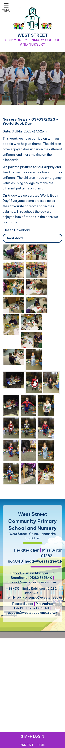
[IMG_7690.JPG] (11, 450)
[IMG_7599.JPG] (36, 252)
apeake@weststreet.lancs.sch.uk (32, 613)
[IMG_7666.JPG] (13, 287)
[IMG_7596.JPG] (36, 305)
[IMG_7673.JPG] (28, 405)
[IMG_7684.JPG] (11, 428)
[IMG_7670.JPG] (46, 450)
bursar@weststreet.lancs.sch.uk (32, 582)
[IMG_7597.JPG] (36, 287)
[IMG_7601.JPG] (13, 305)
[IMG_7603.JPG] (13, 270)
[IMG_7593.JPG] (11, 325)
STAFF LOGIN (32, 736)
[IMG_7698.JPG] (13, 380)
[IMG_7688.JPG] (51, 382)
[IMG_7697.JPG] (11, 405)
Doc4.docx (14, 238)
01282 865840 (41, 578)
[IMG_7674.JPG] (46, 428)
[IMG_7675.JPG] (28, 428)
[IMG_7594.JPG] (31, 339)
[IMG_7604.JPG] (31, 322)
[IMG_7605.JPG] (13, 357)
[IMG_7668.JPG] (34, 360)
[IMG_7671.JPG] (34, 382)
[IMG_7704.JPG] (28, 450)
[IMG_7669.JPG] (46, 405)
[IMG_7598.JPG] (13, 252)
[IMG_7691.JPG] (46, 473)
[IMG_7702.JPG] (28, 473)
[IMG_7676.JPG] (11, 473)
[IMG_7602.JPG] (36, 270)
